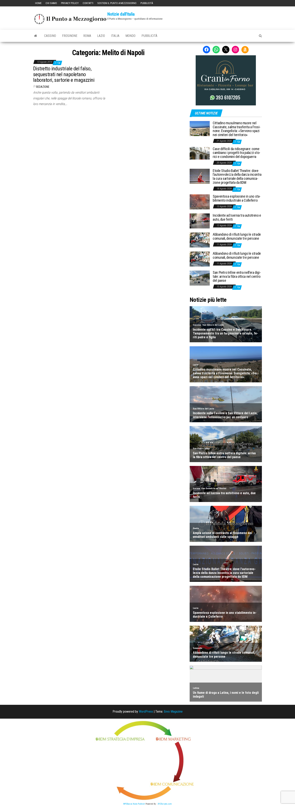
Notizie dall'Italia (121, 14)
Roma (87, 36)
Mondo (130, 36)
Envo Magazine (173, 711)
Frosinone (69, 36)
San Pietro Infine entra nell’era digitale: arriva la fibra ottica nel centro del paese (237, 276)
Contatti (88, 3)
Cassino (50, 36)
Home (38, 3)
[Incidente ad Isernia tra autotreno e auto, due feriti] (200, 221)
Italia (115, 36)
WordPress (146, 711)
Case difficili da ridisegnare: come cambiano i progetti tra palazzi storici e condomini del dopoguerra (236, 153)
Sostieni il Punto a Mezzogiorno (116, 3)
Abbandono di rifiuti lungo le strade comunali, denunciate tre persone (237, 236)
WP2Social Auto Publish (134, 804)
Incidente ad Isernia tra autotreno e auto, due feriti (237, 217)
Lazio (101, 36)
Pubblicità (146, 3)
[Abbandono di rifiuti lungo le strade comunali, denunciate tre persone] (200, 240)
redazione (42, 86)
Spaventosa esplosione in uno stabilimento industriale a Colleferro (236, 198)
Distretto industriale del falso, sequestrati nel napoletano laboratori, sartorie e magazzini (63, 74)
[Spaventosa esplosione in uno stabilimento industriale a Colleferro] (200, 202)
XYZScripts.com (165, 804)
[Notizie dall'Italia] (35, 36)
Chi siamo (51, 3)
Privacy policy (70, 3)
